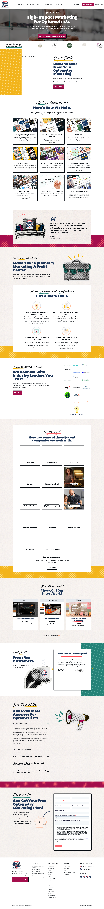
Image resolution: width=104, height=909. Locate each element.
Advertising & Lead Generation (52, 163)
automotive (51, 866)
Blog (62, 4)
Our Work (57, 4)
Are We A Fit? (40, 4)
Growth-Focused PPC (25, 163)
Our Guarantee (48, 4)
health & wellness (52, 878)
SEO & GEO (78, 135)
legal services (51, 885)
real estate (51, 891)
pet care (50, 889)
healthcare (51, 880)
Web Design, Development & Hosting (52, 135)
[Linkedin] (87, 877)
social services (51, 895)
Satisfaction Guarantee (69, 872)
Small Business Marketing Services (38, 867)
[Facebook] (81, 877)
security (50, 893)
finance (50, 874)
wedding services (52, 897)
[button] (52, 669)
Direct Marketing (25, 191)
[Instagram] (84, 877)
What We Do (21, 4)
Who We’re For (30, 4)
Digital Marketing (36, 869)
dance (49, 870)
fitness (49, 876)
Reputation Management (79, 163)
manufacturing (51, 887)
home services (51, 883)
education (50, 872)
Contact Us (66, 874)
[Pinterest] (90, 877)
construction (51, 868)
